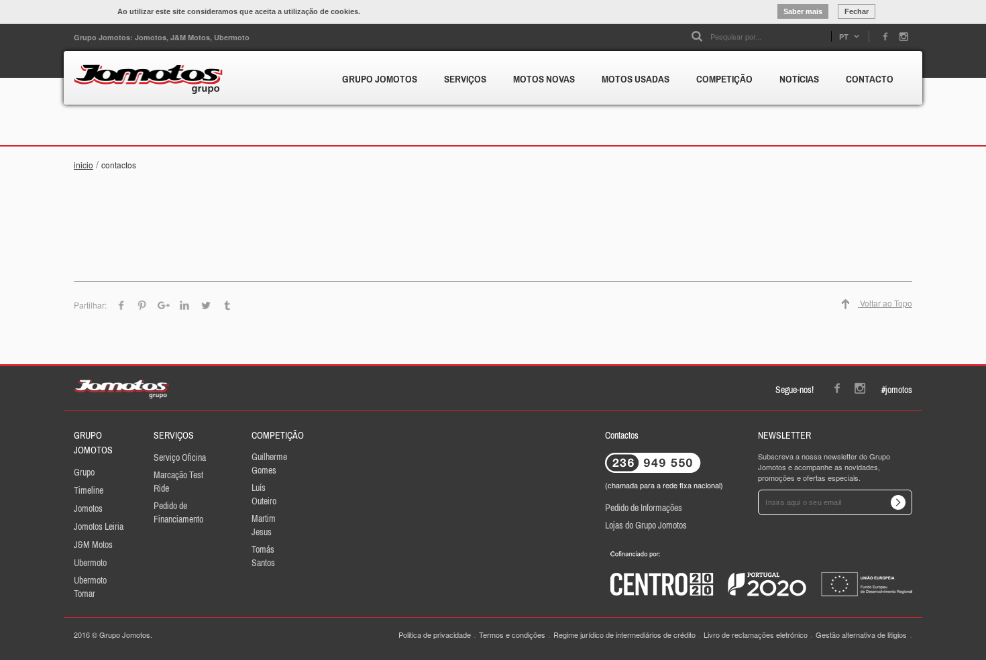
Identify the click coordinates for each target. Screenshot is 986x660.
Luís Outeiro (264, 494)
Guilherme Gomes (269, 463)
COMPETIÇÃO (724, 79)
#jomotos (896, 389)
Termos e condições (512, 634)
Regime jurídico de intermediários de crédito (624, 634)
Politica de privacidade (434, 634)
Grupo (84, 472)
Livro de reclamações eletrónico (756, 634)
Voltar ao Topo (885, 303)
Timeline (88, 490)
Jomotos (88, 508)
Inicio (83, 164)
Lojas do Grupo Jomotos (646, 525)
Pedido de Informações (643, 507)
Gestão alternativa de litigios (861, 634)
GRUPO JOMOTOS (379, 79)
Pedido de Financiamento (178, 512)
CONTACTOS (118, 164)
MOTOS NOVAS (544, 79)
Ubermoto (90, 562)
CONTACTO (869, 79)
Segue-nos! (794, 389)
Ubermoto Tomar (90, 587)
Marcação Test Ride (178, 482)
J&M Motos (93, 544)
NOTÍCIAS (799, 79)
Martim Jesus (264, 525)
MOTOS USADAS (635, 79)
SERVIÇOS (465, 79)
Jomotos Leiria (98, 526)
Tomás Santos (263, 556)
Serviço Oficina (180, 457)
